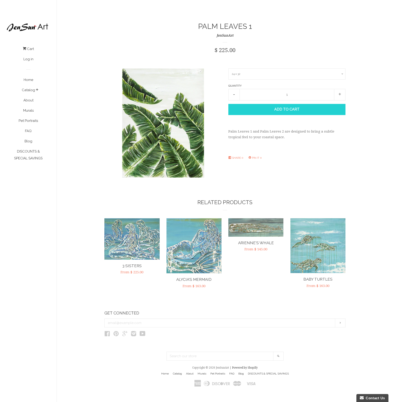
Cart (30, 49)
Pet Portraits (28, 121)
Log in (28, 59)
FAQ (28, 131)
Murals (28, 110)
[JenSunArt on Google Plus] (125, 335)
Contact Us (374, 398)
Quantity (235, 85)
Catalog (28, 90)
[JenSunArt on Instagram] (133, 335)
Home (28, 80)
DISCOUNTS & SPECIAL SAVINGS (28, 154)
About (28, 100)
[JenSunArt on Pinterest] (116, 335)
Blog (28, 141)
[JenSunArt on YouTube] (142, 335)
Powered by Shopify (245, 367)
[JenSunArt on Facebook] (107, 335)
